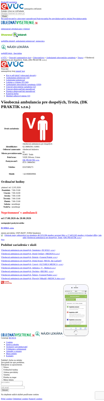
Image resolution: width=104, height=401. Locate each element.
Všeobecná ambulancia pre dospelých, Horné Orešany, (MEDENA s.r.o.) (30, 254)
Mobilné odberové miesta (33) (18, 96)
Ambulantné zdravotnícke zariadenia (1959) (23, 84)
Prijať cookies (6, 399)
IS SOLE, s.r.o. (7, 228)
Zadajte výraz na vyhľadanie (12, 11)
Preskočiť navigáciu (9, 2)
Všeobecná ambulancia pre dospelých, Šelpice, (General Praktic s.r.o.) (29, 275)
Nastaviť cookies (35, 399)
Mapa (2, 240)
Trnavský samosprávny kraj (20, 58)
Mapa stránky (11, 354)
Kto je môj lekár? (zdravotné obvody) (21, 75)
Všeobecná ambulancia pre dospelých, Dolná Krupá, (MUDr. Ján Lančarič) (31, 261)
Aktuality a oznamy (14, 351)
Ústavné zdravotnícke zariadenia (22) (21, 87)
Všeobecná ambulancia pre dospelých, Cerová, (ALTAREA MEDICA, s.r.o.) (32, 264)
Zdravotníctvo (38, 58)
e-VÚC (4, 58)
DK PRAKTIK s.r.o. (31, 160)
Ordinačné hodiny (11, 370)
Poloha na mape (10, 377)
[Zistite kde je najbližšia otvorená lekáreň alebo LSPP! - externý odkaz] (76, 336)
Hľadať (4, 16)
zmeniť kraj (20, 71)
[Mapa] (52, 236)
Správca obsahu (12, 344)
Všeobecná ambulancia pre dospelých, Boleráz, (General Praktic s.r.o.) (29, 257)
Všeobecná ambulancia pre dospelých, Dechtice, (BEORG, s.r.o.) (27, 271)
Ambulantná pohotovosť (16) (18, 78)
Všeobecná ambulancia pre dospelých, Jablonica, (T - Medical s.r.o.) (28, 268)
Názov (6, 367)
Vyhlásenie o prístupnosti (16, 349)
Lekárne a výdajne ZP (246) (17, 82)
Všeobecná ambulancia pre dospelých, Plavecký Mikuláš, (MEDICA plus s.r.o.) (33, 278)
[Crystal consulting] (6, 283)
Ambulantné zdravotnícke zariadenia (61, 58)
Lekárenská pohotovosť (15, 80)
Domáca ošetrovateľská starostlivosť (20, 91)
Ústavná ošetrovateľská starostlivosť (20, 89)
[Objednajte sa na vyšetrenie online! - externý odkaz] (18, 336)
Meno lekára (9, 380)
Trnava (80, 58)
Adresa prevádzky (11, 372)
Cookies (9, 342)
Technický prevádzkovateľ (17, 347)
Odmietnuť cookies (20, 399)
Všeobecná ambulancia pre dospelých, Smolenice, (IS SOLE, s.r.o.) (28, 250)
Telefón (7, 375)
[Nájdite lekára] (49, 336)
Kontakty (10, 356)
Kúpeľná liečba (12, 94)
